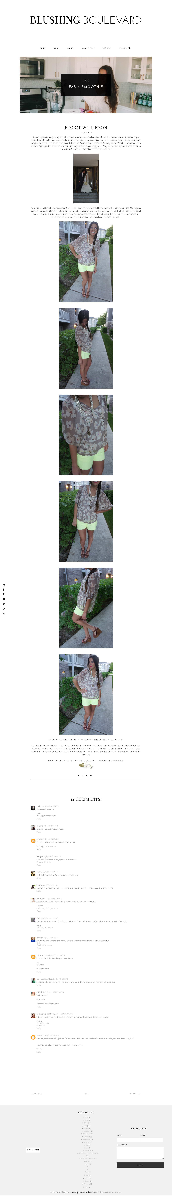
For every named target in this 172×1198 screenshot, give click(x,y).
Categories (87, 48)
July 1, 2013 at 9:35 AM (50, 872)
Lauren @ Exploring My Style (46, 1014)
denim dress (87, 1161)
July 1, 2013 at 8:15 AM (50, 826)
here (90, 751)
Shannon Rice (41, 898)
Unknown (40, 839)
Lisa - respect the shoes (45, 979)
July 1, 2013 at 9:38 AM (50, 885)
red (88, 1169)
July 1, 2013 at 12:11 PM (52, 938)
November (86, 1134)
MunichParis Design (112, 1193)
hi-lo (87, 1156)
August (86, 1142)
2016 (86, 1120)
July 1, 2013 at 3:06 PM (61, 979)
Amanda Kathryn (42, 992)
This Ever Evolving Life (44, 945)
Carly (89, 760)
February (87, 1184)
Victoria (39, 872)
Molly (81, 760)
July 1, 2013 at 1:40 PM (57, 955)
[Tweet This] (87, 776)
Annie (39, 918)
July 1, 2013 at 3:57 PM (56, 992)
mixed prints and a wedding (87, 1158)
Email (143, 1135)
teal (88, 1167)
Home (43, 48)
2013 (85, 1128)
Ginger (39, 826)
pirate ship (87, 1164)
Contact (106, 48)
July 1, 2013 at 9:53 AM (54, 898)
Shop (69, 48)
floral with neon (88, 1150)
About (57, 48)
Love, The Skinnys (50, 846)
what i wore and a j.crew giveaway (87, 1153)
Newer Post (37, 1093)
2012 (86, 1187)
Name (119, 1135)
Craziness (88, 1172)
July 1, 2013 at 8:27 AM (51, 839)
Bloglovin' (36, 748)
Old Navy (80, 739)
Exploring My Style (43, 1023)
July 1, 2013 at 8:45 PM (64, 1014)
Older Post (135, 1093)
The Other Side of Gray (45, 927)
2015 (86, 1123)
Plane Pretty (118, 760)
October (86, 1137)
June (87, 1148)
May (87, 1175)
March (86, 1181)
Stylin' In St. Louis (43, 955)
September (86, 1139)
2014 (85, 1126)
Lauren (39, 885)
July (86, 1145)
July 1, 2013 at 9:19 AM (53, 857)
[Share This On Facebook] (79, 776)
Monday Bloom (68, 760)
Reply (39, 819)
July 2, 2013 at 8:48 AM (51, 1036)
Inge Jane (40, 938)
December (86, 1131)
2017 (86, 1117)
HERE (137, 748)
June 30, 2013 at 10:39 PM (50, 806)
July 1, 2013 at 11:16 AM (50, 918)
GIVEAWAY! (41, 1025)
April (87, 1178)
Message (122, 1145)
